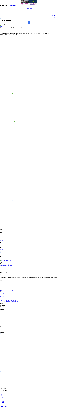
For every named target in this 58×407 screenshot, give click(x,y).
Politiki (13, 12)
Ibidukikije (53, 15)
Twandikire (2, 397)
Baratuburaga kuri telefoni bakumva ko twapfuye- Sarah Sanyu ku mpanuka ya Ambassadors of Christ (11, 250)
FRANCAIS (17, 5)
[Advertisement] (29, 235)
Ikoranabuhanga (45, 12)
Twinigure (53, 16)
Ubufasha (3, 404)
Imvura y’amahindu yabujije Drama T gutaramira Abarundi (7, 260)
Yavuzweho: (1, 26)
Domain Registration (3, 396)
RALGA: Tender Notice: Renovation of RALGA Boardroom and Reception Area (9, 301)
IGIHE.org (3, 403)
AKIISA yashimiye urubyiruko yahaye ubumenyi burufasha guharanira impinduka (9, 290)
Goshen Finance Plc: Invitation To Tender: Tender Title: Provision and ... (8, 300)
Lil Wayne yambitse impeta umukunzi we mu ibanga (6, 265)
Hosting (1, 395)
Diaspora (54, 12)
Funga (1, 280)
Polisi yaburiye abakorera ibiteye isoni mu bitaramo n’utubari (6, 246)
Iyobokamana (53, 17)
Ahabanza (5, 12)
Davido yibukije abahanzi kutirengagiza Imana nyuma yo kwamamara (8, 264)
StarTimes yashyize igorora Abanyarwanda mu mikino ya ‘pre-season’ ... (8, 293)
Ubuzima (21, 12)
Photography (2, 394)
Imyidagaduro (36, 12)
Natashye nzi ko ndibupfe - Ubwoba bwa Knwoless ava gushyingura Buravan (9, 261)
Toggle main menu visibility (4, 11)
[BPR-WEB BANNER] (29, 2)
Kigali (1, 7)
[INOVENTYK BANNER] (29, 9)
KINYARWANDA (9, 5)
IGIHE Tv (3, 401)
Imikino (28, 12)
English (2, 400)
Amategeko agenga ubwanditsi (3, 406)
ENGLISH (13, 5)
